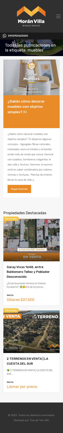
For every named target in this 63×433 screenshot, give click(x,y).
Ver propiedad (31, 252)
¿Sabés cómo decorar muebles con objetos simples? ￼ (26, 106)
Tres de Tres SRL (39, 420)
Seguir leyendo (19, 188)
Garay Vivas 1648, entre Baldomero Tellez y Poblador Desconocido (28, 272)
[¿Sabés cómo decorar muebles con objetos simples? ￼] (31, 77)
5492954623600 (18, 36)
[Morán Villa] (31, 28)
